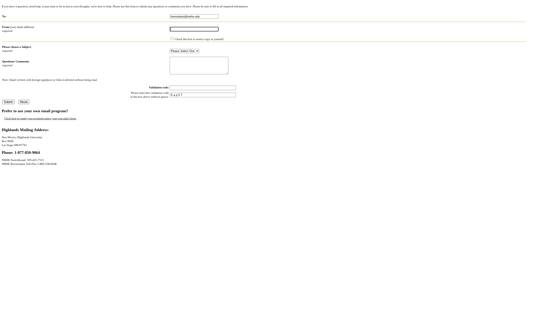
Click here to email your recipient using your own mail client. (40, 118)
